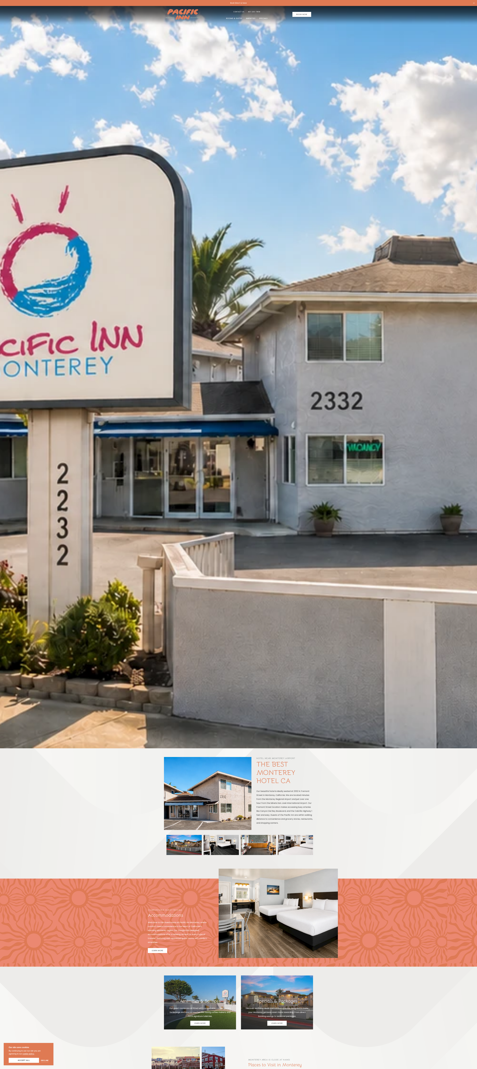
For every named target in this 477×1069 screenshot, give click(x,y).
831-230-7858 (254, 12)
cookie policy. (28, 1054)
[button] (474, 3)
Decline (44, 1060)
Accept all (24, 1060)
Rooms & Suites (234, 18)
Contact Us (238, 12)
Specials (263, 18)
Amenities (250, 18)
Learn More (157, 950)
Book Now (301, 14)
